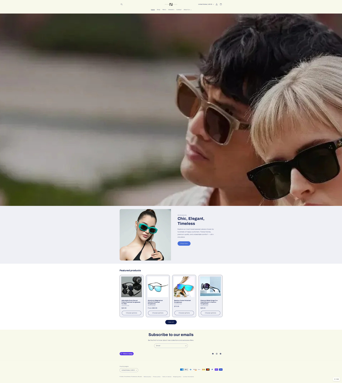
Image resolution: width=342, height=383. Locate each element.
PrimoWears (127, 376)
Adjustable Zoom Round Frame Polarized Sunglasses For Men (131, 302)
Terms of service (166, 376)
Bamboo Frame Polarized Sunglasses (182, 301)
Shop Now (184, 243)
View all (171, 322)
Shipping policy (177, 376)
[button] (122, 4)
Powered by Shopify (136, 376)
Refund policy (147, 376)
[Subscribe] (186, 346)
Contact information (188, 376)
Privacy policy (156, 376)
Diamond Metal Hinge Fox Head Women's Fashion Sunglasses (209, 302)
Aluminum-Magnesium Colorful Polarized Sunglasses (155, 302)
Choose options (131, 313)
